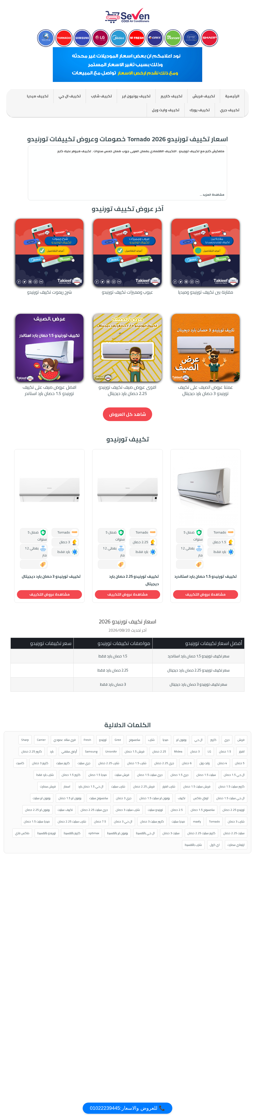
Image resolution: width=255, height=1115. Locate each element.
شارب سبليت (118, 786)
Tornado (214, 821)
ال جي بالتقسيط (145, 833)
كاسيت (20, 763)
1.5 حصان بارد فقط (113, 656)
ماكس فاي (22, 833)
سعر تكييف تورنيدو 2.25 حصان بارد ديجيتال (198, 670)
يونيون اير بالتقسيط (117, 833)
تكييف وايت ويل (165, 110)
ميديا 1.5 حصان (97, 775)
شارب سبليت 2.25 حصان (72, 821)
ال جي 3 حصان (123, 821)
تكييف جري (229, 110)
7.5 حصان (100, 821)
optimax (93, 833)
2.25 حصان (159, 751)
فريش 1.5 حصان (134, 751)
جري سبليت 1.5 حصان (150, 775)
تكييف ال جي (70, 96)
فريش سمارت (48, 786)
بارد (52, 751)
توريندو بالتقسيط (46, 833)
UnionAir (111, 751)
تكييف (181, 798)
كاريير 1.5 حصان (71, 775)
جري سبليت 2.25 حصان (94, 810)
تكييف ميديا (37, 96)
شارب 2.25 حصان (108, 763)
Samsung (91, 751)
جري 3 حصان (123, 798)
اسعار (67, 786)
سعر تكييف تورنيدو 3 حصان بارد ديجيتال (198, 684)
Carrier (41, 740)
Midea (178, 751)
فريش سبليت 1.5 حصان (196, 786)
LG (209, 751)
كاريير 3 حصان (40, 763)
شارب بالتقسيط (193, 845)
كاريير (213, 740)
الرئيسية (232, 96)
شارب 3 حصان (236, 821)
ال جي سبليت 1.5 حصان (230, 798)
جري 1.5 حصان (180, 775)
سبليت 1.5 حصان (206, 775)
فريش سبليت (122, 775)
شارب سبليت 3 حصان (128, 810)
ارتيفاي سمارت (236, 845)
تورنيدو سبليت (155, 810)
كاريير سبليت (63, 763)
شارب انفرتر (169, 786)
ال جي (198, 740)
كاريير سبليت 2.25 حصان (201, 833)
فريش (241, 740)
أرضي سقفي (69, 751)
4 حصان (222, 763)
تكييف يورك (200, 110)
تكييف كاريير (171, 96)
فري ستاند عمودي (65, 740)
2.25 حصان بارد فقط (113, 670)
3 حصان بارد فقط (113, 684)
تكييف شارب (101, 96)
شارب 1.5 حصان (136, 763)
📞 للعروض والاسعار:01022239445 (127, 1108)
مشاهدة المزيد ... (212, 194)
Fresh (87, 740)
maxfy (197, 821)
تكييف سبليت (65, 810)
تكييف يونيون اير (136, 96)
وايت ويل (204, 763)
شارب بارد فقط (45, 775)
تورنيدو (103, 740)
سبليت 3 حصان (171, 833)
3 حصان (195, 751)
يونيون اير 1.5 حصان (70, 798)
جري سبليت (84, 763)
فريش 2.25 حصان (144, 786)
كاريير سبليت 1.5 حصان (231, 786)
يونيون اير (181, 740)
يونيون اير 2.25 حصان (37, 810)
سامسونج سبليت (98, 798)
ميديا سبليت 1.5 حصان (37, 821)
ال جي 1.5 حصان (234, 775)
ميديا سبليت (178, 821)
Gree (118, 740)
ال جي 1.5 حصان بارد (90, 786)
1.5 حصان (225, 751)
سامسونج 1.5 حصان (203, 810)
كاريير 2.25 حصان (31, 751)
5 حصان (240, 763)
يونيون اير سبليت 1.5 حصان (154, 798)
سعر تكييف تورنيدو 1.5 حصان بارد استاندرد (198, 656)
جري (227, 740)
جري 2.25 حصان (164, 763)
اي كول (215, 845)
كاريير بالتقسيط (72, 833)
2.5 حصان (177, 810)
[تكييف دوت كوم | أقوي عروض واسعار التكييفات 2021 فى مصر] (127, 13)
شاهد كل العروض (127, 414)
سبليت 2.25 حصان (234, 833)
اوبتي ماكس (200, 798)
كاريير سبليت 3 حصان (152, 821)
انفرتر (242, 751)
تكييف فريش (203, 96)
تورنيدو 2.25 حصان (234, 810)
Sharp (25, 740)
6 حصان (186, 763)
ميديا (165, 740)
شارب (151, 740)
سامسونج (134, 740)
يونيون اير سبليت (42, 798)
